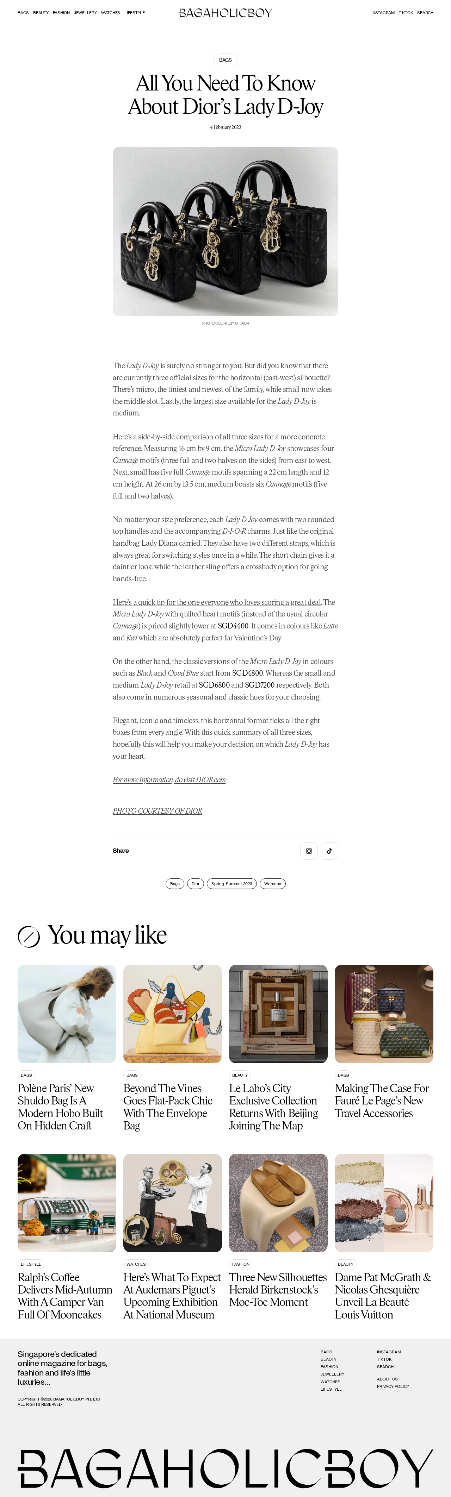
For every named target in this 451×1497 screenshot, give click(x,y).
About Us (387, 1379)
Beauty (41, 13)
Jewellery (85, 13)
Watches (110, 13)
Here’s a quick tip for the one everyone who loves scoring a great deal (217, 603)
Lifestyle (134, 13)
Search (385, 1367)
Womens (272, 884)
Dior (195, 884)
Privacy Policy (393, 1386)
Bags (23, 13)
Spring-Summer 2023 (231, 884)
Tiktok (406, 13)
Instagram (383, 13)
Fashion (61, 13)
